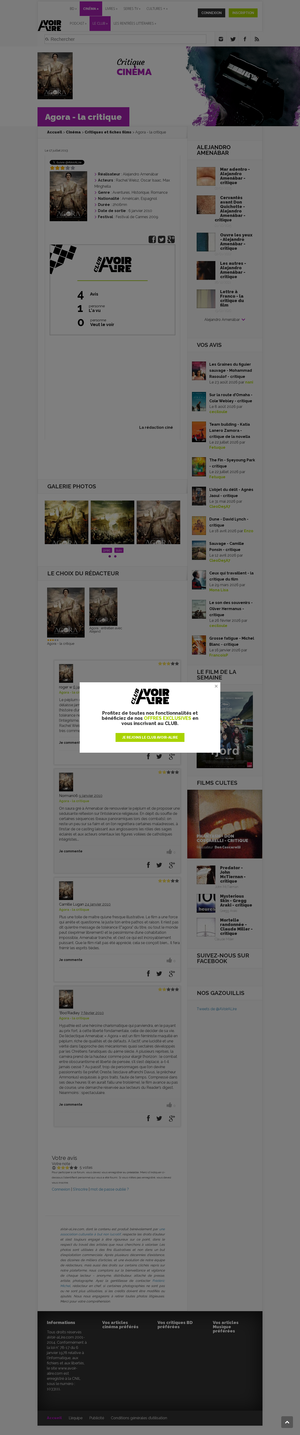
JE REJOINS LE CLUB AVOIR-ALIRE (150, 737)
